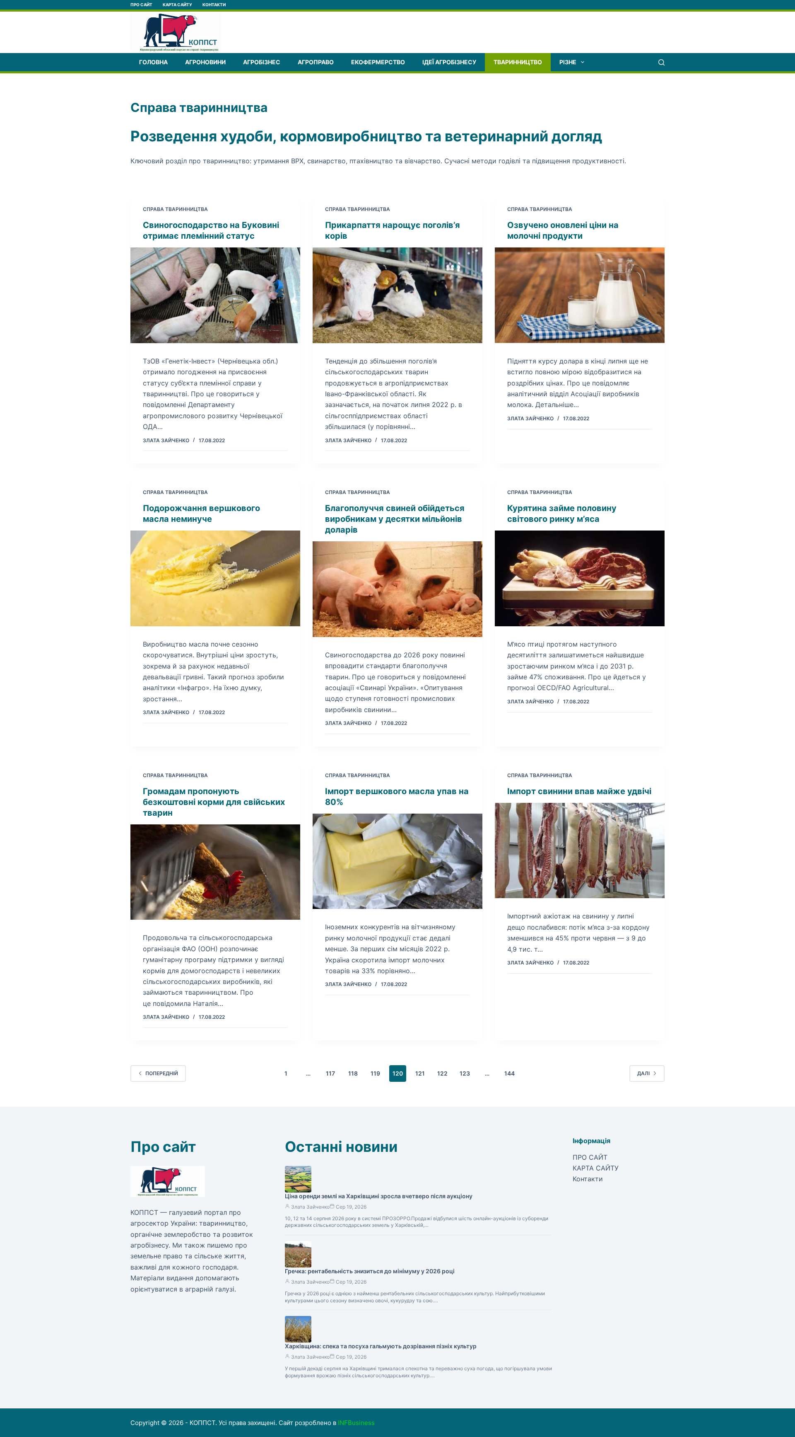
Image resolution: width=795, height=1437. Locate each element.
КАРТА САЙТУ (177, 4)
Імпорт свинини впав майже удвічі (579, 791)
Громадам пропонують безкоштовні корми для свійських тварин (214, 802)
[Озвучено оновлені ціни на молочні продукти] (580, 295)
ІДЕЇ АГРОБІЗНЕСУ (449, 61)
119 (375, 1073)
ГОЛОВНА (153, 61)
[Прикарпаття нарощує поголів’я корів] (397, 295)
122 (442, 1073)
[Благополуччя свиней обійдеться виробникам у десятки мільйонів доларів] (397, 589)
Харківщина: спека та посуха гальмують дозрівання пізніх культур (381, 1346)
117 (330, 1073)
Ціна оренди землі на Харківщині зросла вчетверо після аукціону (378, 1196)
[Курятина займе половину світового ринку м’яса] (580, 578)
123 (465, 1073)
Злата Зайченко (310, 1207)
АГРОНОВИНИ (205, 61)
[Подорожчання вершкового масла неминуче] (215, 578)
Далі (643, 1073)
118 (353, 1073)
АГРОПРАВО (316, 61)
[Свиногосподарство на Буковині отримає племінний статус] (215, 295)
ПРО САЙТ (141, 4)
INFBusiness (356, 1423)
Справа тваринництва (175, 209)
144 (509, 1073)
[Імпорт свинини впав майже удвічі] (580, 851)
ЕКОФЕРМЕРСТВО (378, 61)
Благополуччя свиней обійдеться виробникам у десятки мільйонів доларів (395, 519)
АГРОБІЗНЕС (261, 61)
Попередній (161, 1073)
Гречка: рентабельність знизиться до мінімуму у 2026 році (370, 1271)
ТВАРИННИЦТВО (518, 61)
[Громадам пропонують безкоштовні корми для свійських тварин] (215, 872)
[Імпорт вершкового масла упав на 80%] (397, 861)
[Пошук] (661, 62)
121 (420, 1073)
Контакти (214, 4)
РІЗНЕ (567, 61)
